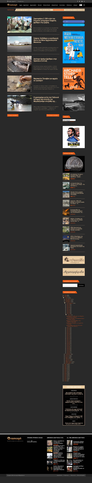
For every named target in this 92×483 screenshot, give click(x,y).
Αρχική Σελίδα (59, 475)
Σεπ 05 (68, 348)
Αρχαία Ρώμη (73, 414)
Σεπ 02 (68, 351)
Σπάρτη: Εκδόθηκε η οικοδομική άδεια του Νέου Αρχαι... (75, 319)
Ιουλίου (67, 355)
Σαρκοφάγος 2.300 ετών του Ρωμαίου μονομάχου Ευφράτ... (75, 316)
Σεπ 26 (68, 309)
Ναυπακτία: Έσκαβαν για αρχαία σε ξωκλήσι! (46, 80)
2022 (65, 365)
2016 (65, 373)
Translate (72, 121)
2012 (65, 378)
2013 (65, 377)
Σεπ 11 (68, 340)
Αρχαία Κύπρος (74, 390)
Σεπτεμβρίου (70, 303)
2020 (65, 368)
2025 (65, 296)
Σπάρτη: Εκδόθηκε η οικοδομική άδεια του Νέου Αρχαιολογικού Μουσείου (46, 40)
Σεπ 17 (68, 332)
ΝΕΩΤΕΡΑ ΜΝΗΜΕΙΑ (74, 407)
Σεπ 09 (68, 342)
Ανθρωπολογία (55, 5)
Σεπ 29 (68, 305)
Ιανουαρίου (68, 363)
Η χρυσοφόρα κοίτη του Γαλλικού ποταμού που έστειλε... (74, 326)
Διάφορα (75, 5)
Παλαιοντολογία (46, 5)
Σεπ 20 (68, 328)
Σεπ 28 (68, 307)
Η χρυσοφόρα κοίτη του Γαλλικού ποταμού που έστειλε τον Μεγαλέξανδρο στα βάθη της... (46, 99)
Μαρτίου (68, 360)
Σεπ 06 (68, 346)
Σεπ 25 (68, 311)
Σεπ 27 (68, 308)
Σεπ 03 (68, 350)
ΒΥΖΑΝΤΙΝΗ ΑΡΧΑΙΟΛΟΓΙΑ (36, 9)
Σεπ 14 (68, 336)
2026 (65, 295)
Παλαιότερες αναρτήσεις (52, 115)
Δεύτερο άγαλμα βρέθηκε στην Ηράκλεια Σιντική (45, 60)
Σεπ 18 (68, 331)
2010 (65, 380)
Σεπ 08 (68, 344)
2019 (65, 369)
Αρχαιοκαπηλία (33, 5)
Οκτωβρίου (68, 301)
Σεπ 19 (68, 330)
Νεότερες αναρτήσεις (13, 115)
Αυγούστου (68, 354)
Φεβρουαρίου (69, 361)
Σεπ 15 (68, 335)
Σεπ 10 (68, 341)
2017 (65, 372)
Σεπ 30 (68, 304)
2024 (66, 298)
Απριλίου (68, 359)
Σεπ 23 (68, 313)
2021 (65, 367)
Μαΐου (67, 358)
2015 (65, 374)
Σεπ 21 (68, 327)
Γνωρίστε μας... (21, 1)
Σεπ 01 (68, 353)
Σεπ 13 (68, 337)
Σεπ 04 (68, 349)
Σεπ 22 (69, 315)
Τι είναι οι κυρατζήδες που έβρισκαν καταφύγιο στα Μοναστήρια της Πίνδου (58, 9)
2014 (65, 375)
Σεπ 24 (68, 312)
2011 (65, 379)
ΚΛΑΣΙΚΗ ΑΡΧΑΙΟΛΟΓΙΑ (81, 9)
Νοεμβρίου (68, 300)
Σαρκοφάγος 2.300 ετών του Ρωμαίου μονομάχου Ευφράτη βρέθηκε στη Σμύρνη (45, 21)
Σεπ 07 (68, 345)
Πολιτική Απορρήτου (81, 475)
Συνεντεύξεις (62, 5)
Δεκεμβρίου (68, 299)
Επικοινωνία (73, 475)
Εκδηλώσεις (69, 5)
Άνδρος (73, 421)
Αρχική (20, 5)
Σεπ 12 (68, 339)
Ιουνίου (67, 356)
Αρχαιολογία (25, 5)
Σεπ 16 (68, 334)
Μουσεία (39, 5)
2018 (65, 370)
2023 (65, 364)
